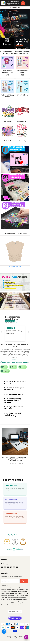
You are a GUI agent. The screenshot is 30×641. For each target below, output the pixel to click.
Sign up (24, 581)
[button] (2, 332)
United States (14, 611)
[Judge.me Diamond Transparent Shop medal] (7, 541)
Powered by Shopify (15, 638)
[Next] (26, 29)
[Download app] (23, 3)
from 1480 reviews (10, 322)
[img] (16, 321)
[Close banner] (27, 3)
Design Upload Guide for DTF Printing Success (15, 458)
